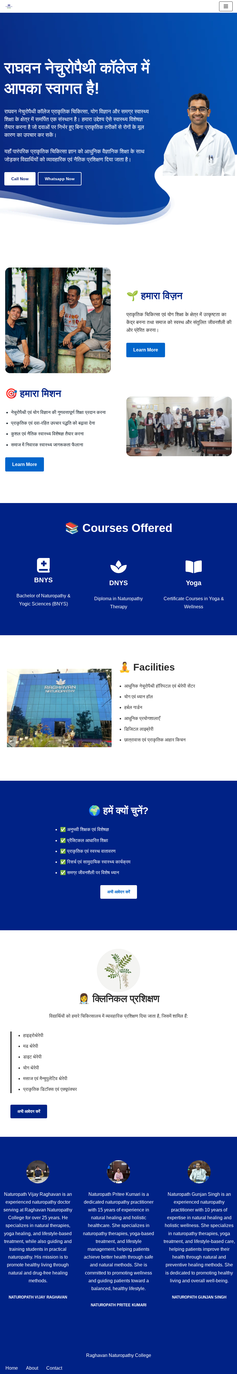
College (143, 1355)
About (32, 1368)
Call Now (20, 178)
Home (11, 1368)
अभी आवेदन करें (118, 891)
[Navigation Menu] (226, 6)
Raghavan (97, 1355)
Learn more (145, 349)
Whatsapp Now (60, 178)
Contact (54, 1368)
